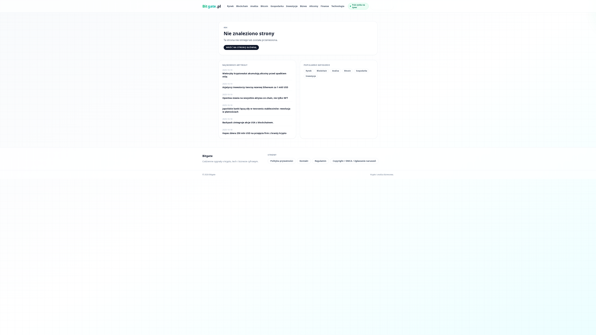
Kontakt (304, 160)
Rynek (230, 6)
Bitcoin (264, 6)
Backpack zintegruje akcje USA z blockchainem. (247, 122)
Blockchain (242, 6)
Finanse (325, 6)
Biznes (303, 6)
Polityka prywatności (281, 160)
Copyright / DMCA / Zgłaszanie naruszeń (354, 160)
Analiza (254, 6)
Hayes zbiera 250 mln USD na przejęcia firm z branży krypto (254, 133)
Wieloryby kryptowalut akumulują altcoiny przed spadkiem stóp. (254, 75)
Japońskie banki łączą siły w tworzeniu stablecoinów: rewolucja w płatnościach (256, 110)
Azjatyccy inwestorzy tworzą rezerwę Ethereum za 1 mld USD (255, 87)
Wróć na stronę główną (241, 47)
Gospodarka (277, 6)
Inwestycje (292, 6)
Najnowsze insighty (379, 6)
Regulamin (320, 160)
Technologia (337, 6)
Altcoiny (313, 6)
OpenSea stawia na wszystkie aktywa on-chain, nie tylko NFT (255, 97)
